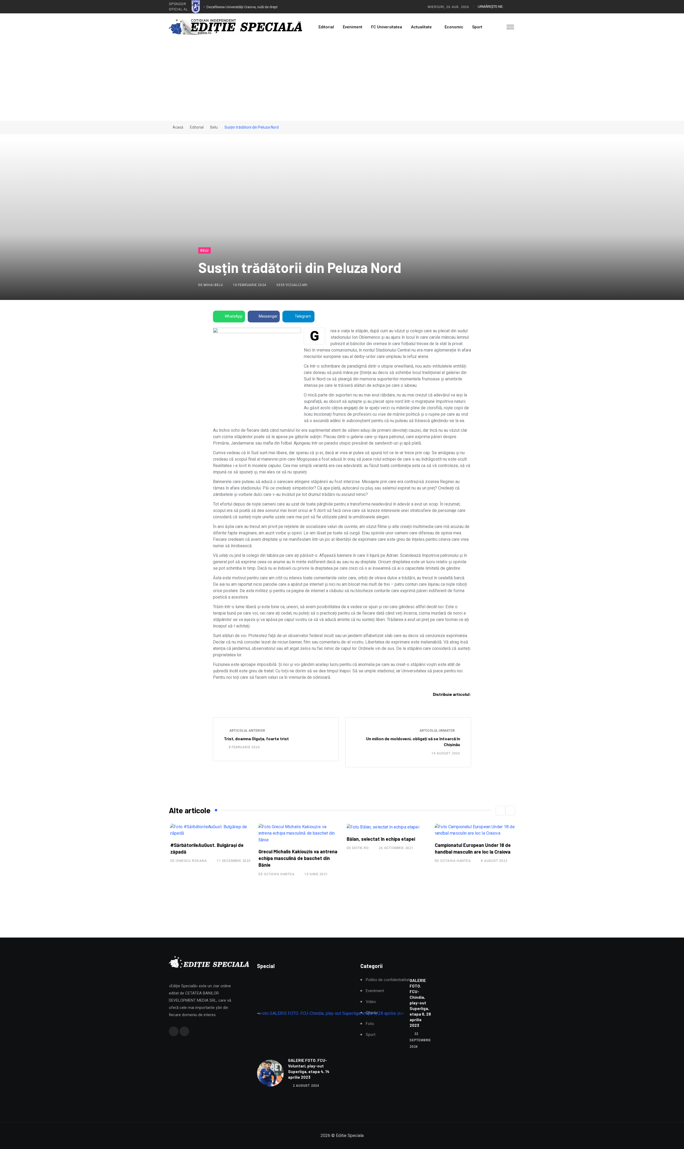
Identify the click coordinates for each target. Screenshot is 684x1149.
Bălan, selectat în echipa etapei (379, 839)
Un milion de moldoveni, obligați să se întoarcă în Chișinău (413, 741)
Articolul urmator (437, 730)
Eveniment (352, 27)
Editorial (326, 27)
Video (371, 1002)
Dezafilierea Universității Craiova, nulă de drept (242, 7)
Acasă (177, 127)
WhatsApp (233, 316)
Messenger (268, 316)
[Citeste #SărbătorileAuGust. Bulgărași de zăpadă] (210, 830)
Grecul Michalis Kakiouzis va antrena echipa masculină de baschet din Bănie (296, 858)
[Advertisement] (342, 80)
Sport (477, 27)
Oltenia (372, 1013)
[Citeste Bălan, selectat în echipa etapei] (381, 827)
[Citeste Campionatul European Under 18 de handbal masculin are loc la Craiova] (474, 830)
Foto (370, 1024)
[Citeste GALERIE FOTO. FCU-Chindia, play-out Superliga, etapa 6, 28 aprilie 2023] (331, 1013)
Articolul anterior (246, 730)
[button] (500, 810)
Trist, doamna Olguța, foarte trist (256, 738)
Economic (454, 27)
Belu (214, 127)
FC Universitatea (386, 27)
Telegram (303, 316)
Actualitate (421, 27)
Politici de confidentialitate (389, 980)
